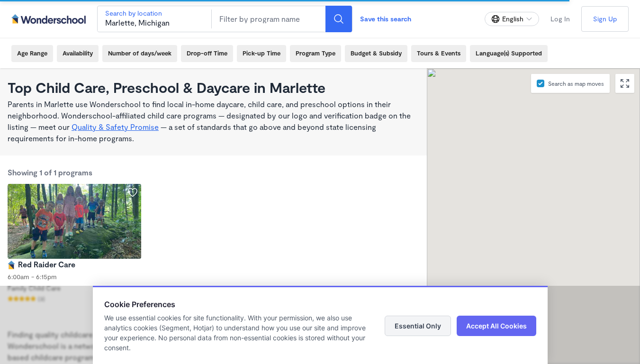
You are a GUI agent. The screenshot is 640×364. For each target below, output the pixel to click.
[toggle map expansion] (624, 83)
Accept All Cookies (496, 326)
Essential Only (418, 326)
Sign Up (605, 19)
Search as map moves (576, 83)
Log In (560, 19)
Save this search (385, 19)
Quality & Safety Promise (115, 126)
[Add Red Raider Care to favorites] (132, 192)
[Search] (338, 19)
